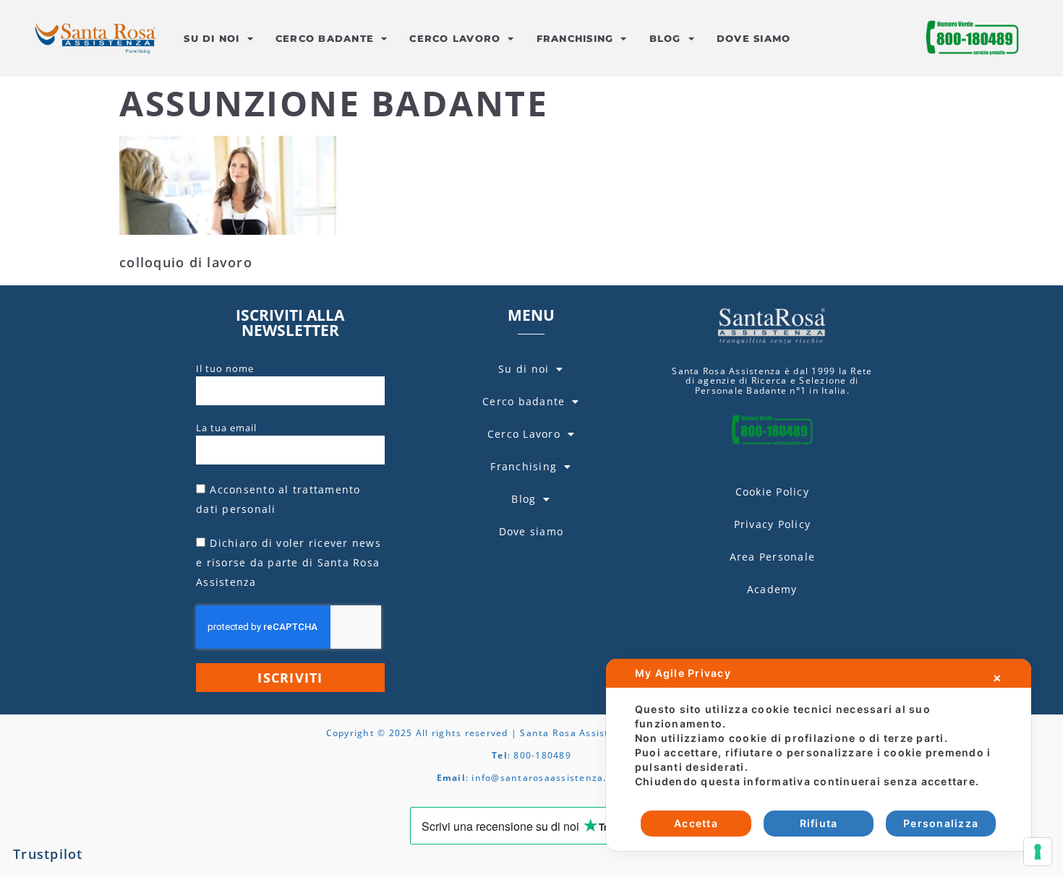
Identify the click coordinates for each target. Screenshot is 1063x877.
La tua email (226, 427)
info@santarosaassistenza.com (548, 778)
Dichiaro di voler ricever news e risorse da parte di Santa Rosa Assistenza (288, 562)
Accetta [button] (696, 823)
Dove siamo (754, 38)
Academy (772, 589)
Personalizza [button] (940, 823)
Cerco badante (325, 38)
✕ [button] (997, 678)
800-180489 (542, 755)
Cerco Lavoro (454, 38)
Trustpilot (48, 854)
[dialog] (818, 755)
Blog (665, 38)
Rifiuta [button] (819, 823)
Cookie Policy (772, 491)
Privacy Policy (772, 524)
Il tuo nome (225, 368)
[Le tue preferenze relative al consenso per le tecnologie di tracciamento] (1037, 851)
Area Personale (773, 556)
